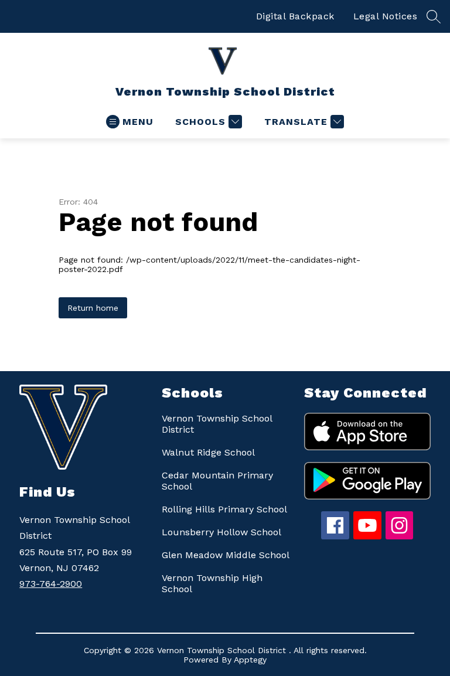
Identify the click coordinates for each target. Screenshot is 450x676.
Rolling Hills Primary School (224, 509)
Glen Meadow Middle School (225, 554)
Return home (92, 307)
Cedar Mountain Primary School (217, 481)
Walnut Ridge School (208, 452)
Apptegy (250, 659)
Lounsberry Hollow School (221, 532)
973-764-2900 (50, 583)
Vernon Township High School (212, 583)
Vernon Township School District (217, 424)
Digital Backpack (295, 16)
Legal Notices (385, 16)
